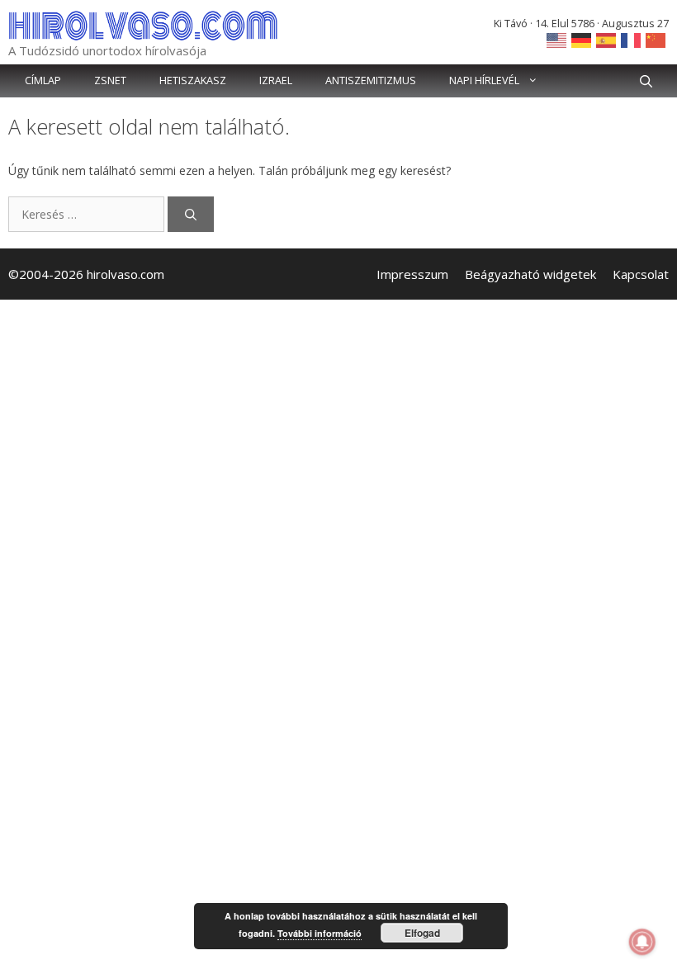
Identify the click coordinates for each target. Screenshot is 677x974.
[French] (631, 39)
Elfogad (422, 932)
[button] (646, 80)
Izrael (275, 80)
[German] (582, 39)
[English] (557, 39)
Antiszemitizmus (370, 80)
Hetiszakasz (192, 80)
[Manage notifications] (642, 942)
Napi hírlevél (484, 80)
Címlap (43, 80)
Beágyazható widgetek (530, 274)
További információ (319, 933)
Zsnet (110, 80)
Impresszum (412, 274)
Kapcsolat (641, 274)
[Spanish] (606, 39)
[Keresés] (191, 214)
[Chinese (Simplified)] (656, 39)
